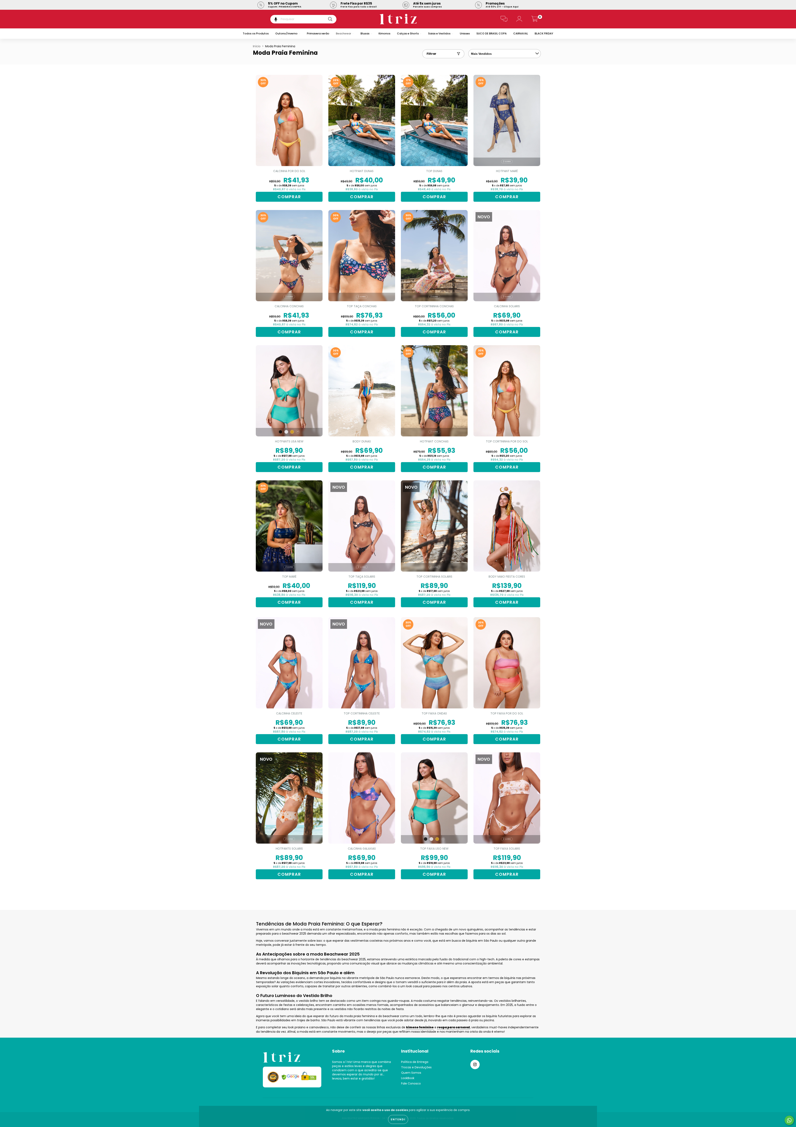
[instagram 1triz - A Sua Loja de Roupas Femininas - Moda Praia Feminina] (475, 1064)
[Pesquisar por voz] (272, 19)
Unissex (465, 33)
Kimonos (384, 33)
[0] (534, 20)
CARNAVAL (520, 33)
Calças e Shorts (408, 33)
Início (257, 46)
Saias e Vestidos (439, 33)
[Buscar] (330, 19)
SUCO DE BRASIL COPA (491, 33)
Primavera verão (318, 33)
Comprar (289, 197)
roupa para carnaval (453, 1027)
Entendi (398, 1119)
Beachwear (344, 33)
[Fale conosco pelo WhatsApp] (789, 1120)
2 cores (507, 161)
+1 (298, 431)
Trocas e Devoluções (416, 1067)
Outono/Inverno (286, 33)
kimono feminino (420, 1027)
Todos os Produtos (256, 33)
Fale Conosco (411, 1083)
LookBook (407, 1078)
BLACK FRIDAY (544, 33)
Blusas (365, 33)
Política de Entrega (414, 1062)
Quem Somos (411, 1073)
